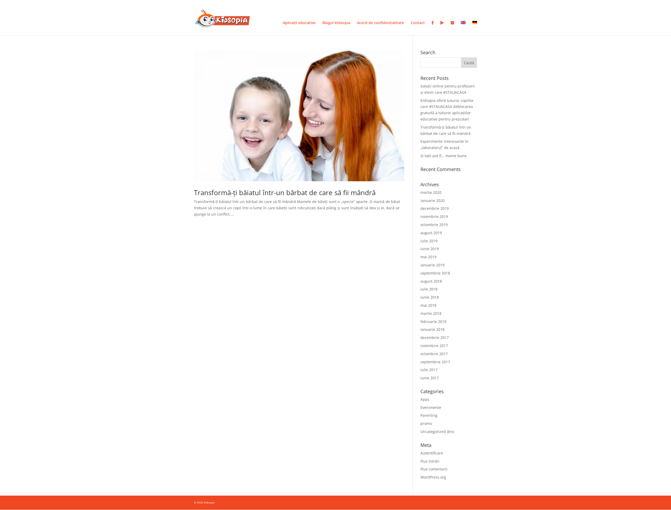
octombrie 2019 (434, 224)
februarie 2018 (433, 321)
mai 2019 (428, 256)
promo (426, 423)
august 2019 (431, 232)
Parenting (428, 415)
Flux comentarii (433, 469)
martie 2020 (430, 192)
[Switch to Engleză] (463, 28)
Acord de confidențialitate (380, 23)
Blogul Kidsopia (336, 23)
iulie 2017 (428, 369)
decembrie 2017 (434, 337)
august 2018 (431, 281)
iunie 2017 (429, 377)
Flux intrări (430, 461)
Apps (424, 399)
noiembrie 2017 (434, 345)
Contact (418, 23)
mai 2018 (428, 305)
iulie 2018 (428, 289)
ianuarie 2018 (432, 329)
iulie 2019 (428, 240)
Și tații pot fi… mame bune (443, 155)
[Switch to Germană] (474, 28)
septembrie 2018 (435, 273)
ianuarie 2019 (432, 264)
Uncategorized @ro (437, 431)
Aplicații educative (299, 23)
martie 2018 (430, 313)
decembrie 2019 (434, 208)
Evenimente (430, 407)
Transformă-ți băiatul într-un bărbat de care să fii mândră (285, 192)
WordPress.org (433, 477)
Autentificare (431, 453)
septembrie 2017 (435, 361)
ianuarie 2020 (432, 200)
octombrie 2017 (434, 353)
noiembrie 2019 (434, 216)
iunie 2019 (429, 248)
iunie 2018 (429, 297)
